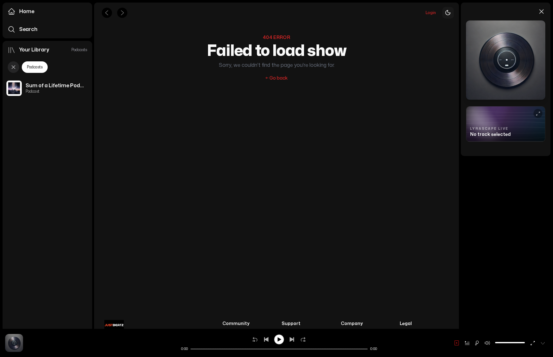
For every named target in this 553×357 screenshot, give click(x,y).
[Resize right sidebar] (460, 178)
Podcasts (35, 67)
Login (431, 13)
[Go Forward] (122, 13)
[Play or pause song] (279, 339)
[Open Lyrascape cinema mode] (537, 113)
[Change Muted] (487, 343)
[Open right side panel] (14, 339)
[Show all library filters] (13, 67)
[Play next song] (292, 339)
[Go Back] (107, 13)
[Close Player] (543, 343)
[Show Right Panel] (457, 343)
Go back (276, 78)
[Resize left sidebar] (92, 178)
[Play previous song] (266, 339)
